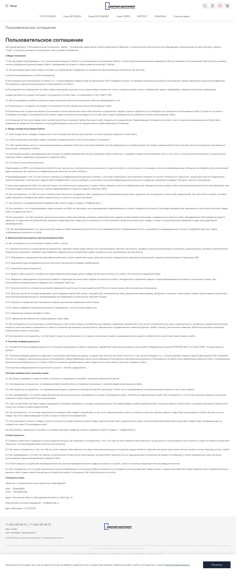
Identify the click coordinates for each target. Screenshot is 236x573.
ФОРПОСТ (142, 16)
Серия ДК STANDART (98, 16)
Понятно (216, 564)
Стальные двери (181, 16)
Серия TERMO (123, 16)
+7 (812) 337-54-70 (40, 524)
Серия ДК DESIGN (72, 16)
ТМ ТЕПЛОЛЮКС (47, 16)
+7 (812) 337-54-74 (15, 524)
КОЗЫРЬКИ (160, 16)
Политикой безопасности (177, 564)
